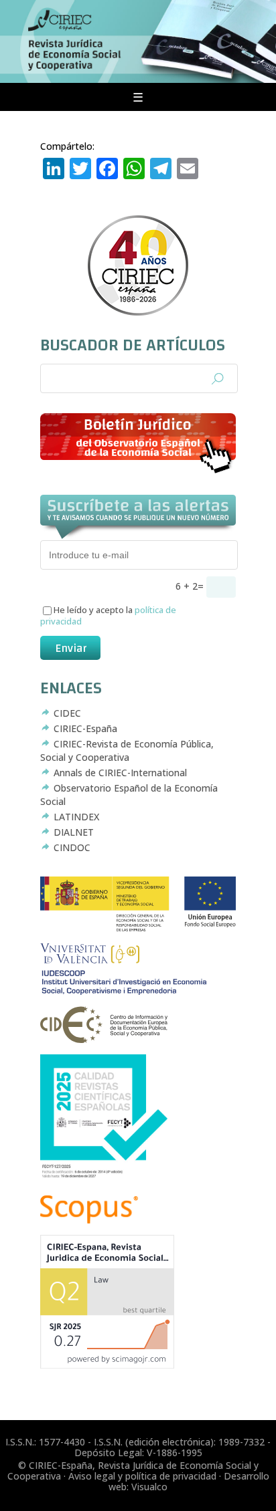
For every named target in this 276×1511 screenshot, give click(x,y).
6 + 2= (191, 586)
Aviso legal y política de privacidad (142, 1476)
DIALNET (74, 832)
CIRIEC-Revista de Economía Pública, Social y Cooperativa (127, 750)
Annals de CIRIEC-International (120, 772)
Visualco (149, 1486)
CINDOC (72, 847)
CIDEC (67, 713)
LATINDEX (76, 816)
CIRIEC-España (85, 728)
